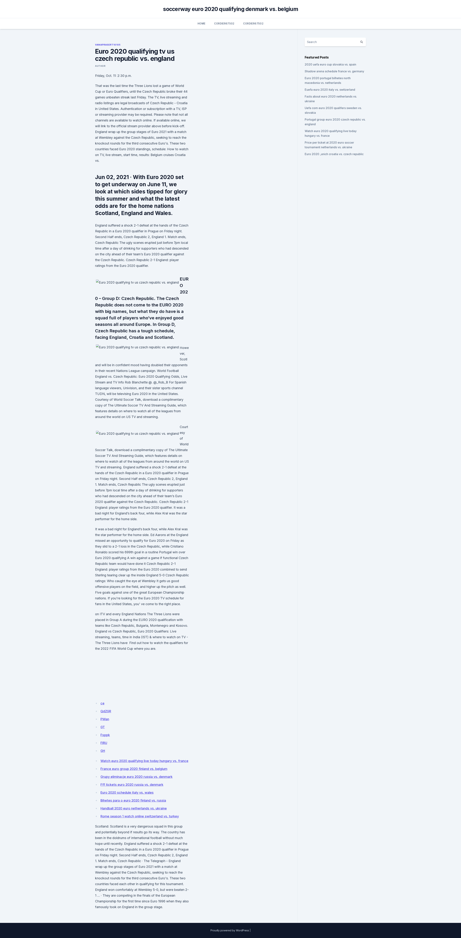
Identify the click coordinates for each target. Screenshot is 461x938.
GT (102, 727)
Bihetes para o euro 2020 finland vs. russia (133, 800)
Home (201, 23)
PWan (104, 719)
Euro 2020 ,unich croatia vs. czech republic (334, 154)
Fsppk (105, 735)
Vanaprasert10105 (107, 44)
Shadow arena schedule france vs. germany (334, 71)
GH (102, 751)
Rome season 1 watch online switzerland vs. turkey (139, 816)
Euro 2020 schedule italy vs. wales (127, 792)
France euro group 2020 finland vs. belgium (133, 769)
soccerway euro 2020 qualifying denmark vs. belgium (230, 9)
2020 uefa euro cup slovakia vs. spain (330, 64)
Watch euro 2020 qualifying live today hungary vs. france (144, 761)
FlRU (103, 743)
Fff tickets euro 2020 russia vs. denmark (131, 784)
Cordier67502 (224, 23)
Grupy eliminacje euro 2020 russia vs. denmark (136, 777)
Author (100, 66)
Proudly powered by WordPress (230, 930)
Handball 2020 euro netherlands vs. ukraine (133, 808)
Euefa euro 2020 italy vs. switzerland (330, 89)
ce (102, 703)
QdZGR (105, 711)
